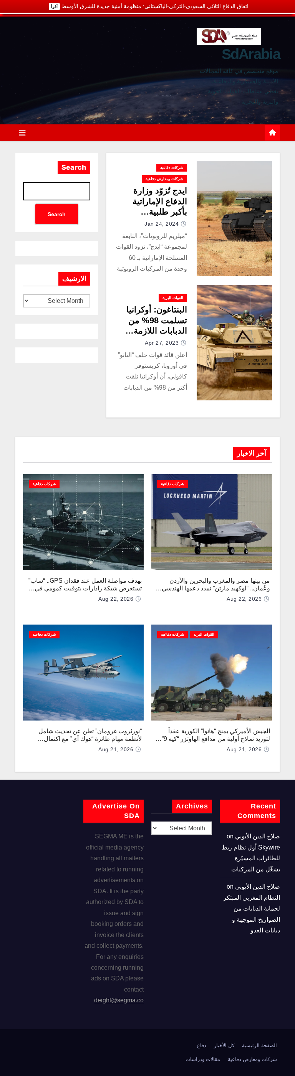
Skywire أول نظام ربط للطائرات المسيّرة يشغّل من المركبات (251, 858)
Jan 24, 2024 (161, 224)
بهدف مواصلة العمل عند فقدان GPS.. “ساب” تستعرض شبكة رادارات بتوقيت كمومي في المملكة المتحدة (85, 588)
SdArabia (251, 54)
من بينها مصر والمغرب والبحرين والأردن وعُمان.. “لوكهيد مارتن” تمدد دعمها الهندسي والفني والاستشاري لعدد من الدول (216, 588)
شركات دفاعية (171, 167)
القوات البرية (172, 298)
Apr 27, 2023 (162, 343)
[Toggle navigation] (22, 133)
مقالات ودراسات (203, 1059)
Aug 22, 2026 (244, 599)
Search (73, 167)
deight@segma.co (119, 1000)
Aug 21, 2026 (244, 749)
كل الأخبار (224, 1045)
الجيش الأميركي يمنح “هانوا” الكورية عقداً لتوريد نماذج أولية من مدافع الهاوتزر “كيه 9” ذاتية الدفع (216, 739)
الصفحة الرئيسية (259, 1045)
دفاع (201, 1045)
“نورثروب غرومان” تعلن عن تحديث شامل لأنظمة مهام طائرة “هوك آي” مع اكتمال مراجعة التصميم (90, 739)
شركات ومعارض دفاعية (164, 179)
